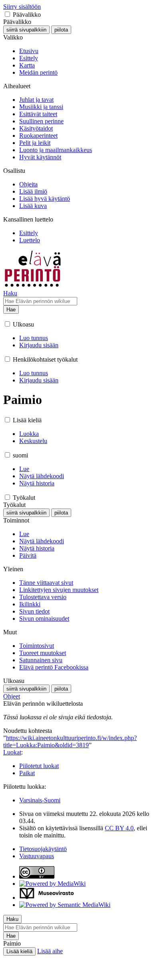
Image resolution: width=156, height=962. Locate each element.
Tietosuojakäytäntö (43, 848)
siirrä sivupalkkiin (26, 30)
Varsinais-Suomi (39, 800)
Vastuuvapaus (36, 856)
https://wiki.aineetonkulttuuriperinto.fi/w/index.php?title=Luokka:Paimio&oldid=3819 (70, 741)
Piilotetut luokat (39, 765)
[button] (7, 14)
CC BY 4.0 (119, 828)
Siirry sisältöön (22, 6)
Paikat (27, 773)
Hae (11, 310)
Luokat (12, 752)
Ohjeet (11, 696)
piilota (61, 30)
